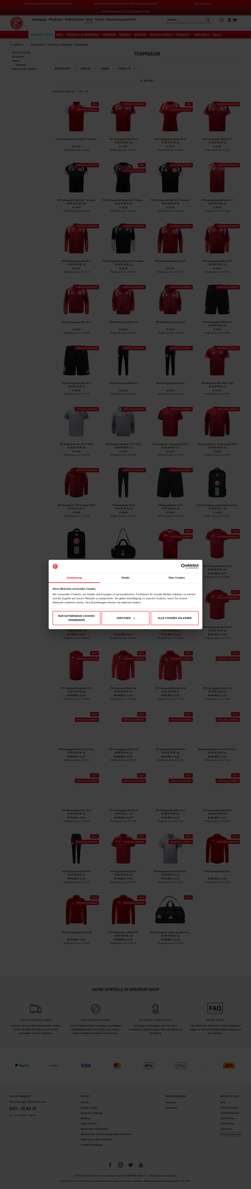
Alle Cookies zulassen (175, 618)
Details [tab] (125, 577)
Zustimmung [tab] (74, 577)
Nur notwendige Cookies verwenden (76, 617)
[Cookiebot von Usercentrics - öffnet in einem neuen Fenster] (184, 566)
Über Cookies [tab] (177, 577)
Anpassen (123, 618)
